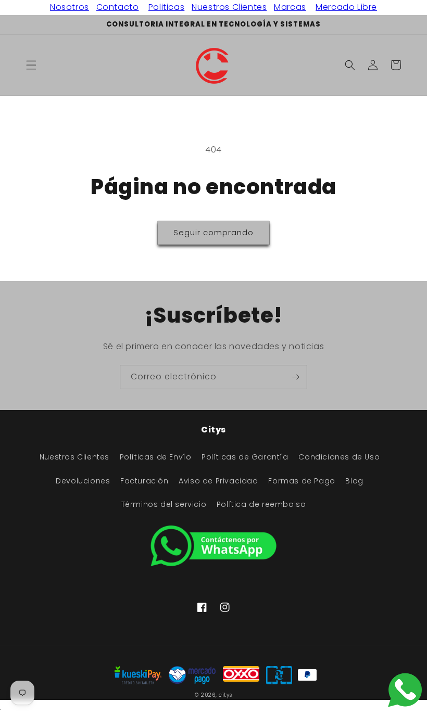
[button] (31, 65)
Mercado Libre (346, 7)
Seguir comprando (213, 232)
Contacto (117, 7)
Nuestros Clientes (229, 7)
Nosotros (69, 7)
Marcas (290, 7)
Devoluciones (83, 481)
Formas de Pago (301, 481)
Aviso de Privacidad (218, 481)
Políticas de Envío (156, 457)
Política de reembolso (261, 504)
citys (225, 695)
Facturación (144, 481)
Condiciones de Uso (339, 457)
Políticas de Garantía (245, 457)
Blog (354, 481)
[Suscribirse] (295, 377)
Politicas (166, 7)
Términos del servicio (164, 504)
